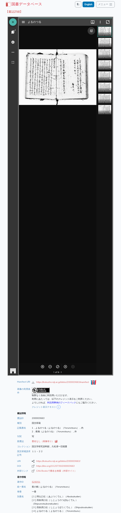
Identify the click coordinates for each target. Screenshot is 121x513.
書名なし (43, 441)
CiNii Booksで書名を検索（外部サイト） (56, 470)
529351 (36, 481)
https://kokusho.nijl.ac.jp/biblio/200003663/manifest (62, 382)
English (88, 4)
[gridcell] (23, 4)
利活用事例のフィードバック (61, 402)
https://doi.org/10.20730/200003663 (55, 466)
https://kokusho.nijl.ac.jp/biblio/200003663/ (58, 461)
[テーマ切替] (78, 4)
